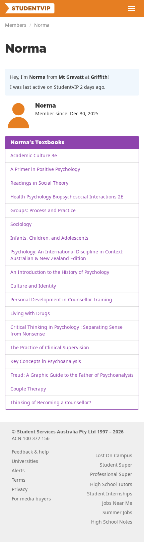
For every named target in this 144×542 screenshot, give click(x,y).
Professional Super (111, 474)
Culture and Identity (33, 286)
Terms (18, 480)
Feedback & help (30, 451)
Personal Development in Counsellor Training (61, 299)
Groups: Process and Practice (43, 210)
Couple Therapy (28, 388)
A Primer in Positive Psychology (45, 169)
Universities (25, 461)
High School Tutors (111, 484)
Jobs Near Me (117, 503)
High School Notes (111, 522)
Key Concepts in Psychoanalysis (45, 361)
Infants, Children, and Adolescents (49, 238)
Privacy (19, 489)
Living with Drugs (30, 313)
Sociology (20, 224)
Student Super (116, 465)
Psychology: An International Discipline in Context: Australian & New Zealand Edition (67, 254)
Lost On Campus (113, 455)
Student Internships (109, 493)
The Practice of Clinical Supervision (49, 347)
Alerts (18, 470)
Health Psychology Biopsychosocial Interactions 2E (66, 196)
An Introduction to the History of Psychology (59, 272)
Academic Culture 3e (33, 155)
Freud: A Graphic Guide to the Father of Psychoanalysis (72, 375)
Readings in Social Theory (39, 183)
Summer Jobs (117, 512)
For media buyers (31, 498)
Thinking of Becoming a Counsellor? (50, 402)
